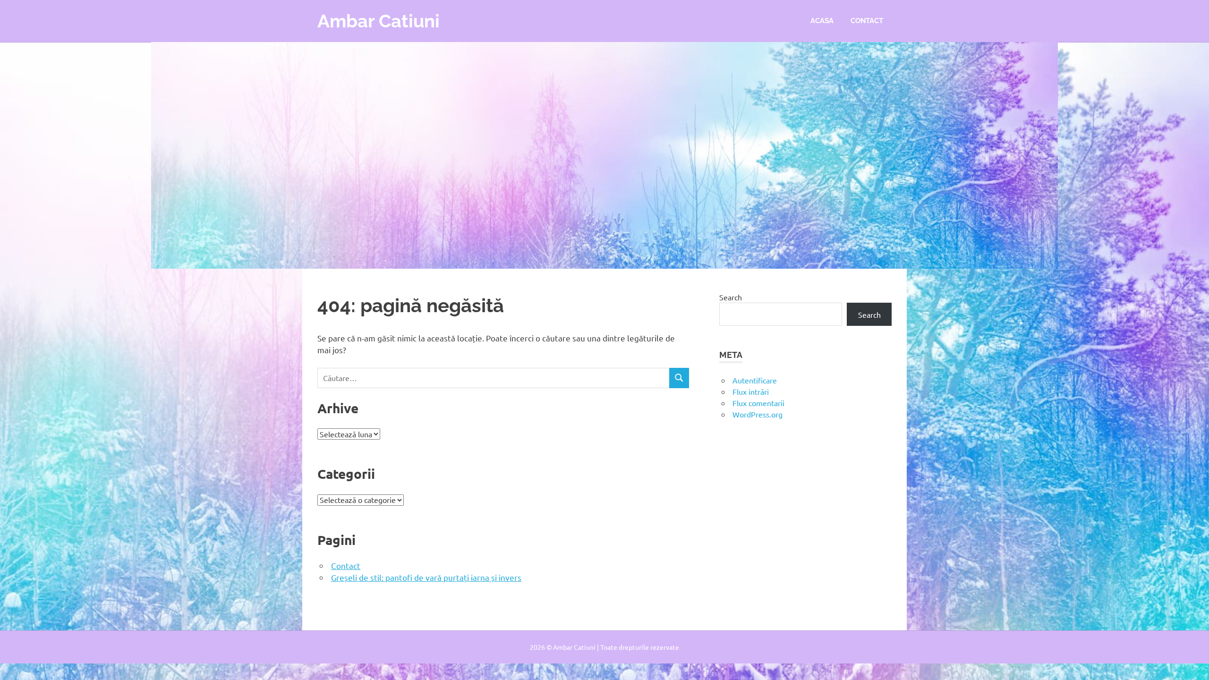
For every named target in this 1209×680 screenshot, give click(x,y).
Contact (867, 21)
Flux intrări (750, 391)
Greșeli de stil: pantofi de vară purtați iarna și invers (426, 577)
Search (730, 297)
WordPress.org (757, 414)
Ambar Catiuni (378, 21)
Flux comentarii (758, 403)
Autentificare (754, 380)
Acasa (822, 21)
